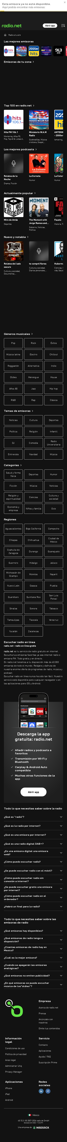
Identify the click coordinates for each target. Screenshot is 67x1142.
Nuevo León (13, 586)
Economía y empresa (13, 509)
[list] (33, 51)
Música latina (13, 354)
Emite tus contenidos (49, 1028)
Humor (53, 474)
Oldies (13, 377)
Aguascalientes (13, 529)
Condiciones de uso (15, 1048)
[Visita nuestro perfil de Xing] (48, 1091)
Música (53, 454)
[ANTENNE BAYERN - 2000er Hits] (34, 51)
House (53, 377)
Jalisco (53, 563)
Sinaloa (13, 609)
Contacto (43, 1045)
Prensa (42, 1013)
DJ (13, 443)
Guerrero (13, 563)
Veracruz (53, 620)
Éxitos (54, 343)
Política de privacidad (16, 1054)
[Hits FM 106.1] (9, 51)
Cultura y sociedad (54, 497)
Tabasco (53, 609)
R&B (13, 400)
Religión (33, 432)
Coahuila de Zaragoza (13, 551)
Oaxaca (33, 586)
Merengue (33, 377)
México (35, 1115)
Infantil (53, 432)
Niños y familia (33, 509)
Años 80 (13, 389)
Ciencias (33, 497)
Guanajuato (54, 551)
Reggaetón (13, 366)
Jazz (33, 389)
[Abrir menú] (63, 26)
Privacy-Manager (13, 1072)
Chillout (54, 354)
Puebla (53, 586)
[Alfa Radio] (58, 51)
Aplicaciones (45, 1051)
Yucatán (13, 631)
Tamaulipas (13, 620)
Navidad (33, 454)
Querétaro (13, 597)
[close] (65, 2)
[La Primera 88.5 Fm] (46, 51)
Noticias (13, 420)
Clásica (53, 400)
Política (13, 432)
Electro (33, 354)
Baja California (33, 529)
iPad (7, 1094)
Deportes (54, 420)
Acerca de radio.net (48, 1008)
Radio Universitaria (53, 443)
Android (9, 1100)
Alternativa (33, 366)
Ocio (53, 509)
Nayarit (53, 574)
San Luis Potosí (53, 597)
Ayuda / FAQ (45, 1057)
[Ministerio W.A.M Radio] (21, 51)
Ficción (13, 486)
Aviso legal (10, 1060)
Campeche (53, 529)
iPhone (8, 1088)
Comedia (33, 443)
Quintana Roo (33, 597)
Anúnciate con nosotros (46, 1021)
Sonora (33, 609)
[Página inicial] (5, 35)
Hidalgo (33, 563)
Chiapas (13, 540)
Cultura (33, 420)
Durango (33, 551)
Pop (13, 343)
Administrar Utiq (13, 1066)
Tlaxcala (33, 620)
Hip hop (54, 389)
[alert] (33, 5)
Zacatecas (33, 631)
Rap (33, 400)
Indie (53, 366)
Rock (33, 343)
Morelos (33, 574)
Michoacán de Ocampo (13, 574)
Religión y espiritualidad (13, 497)
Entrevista (13, 454)
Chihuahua (33, 540)
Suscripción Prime (48, 1062)
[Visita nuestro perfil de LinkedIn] (41, 1091)
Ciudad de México (53, 540)
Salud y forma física (13, 474)
